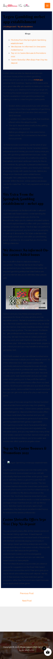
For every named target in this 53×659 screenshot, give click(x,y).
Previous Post (26, 593)
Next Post (27, 600)
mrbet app (38, 80)
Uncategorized (9, 26)
